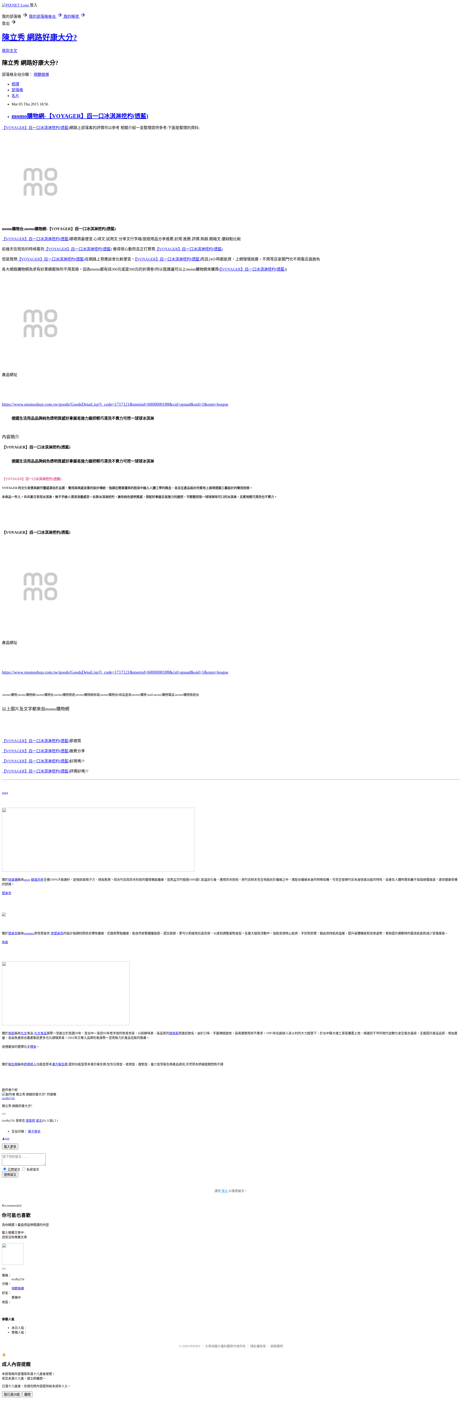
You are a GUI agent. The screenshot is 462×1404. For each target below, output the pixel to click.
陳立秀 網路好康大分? (39, 37)
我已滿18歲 (12, 1394)
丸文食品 (40, 1033)
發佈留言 (10, 1174)
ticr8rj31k (8, 1098)
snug (5, 792)
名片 (15, 96)
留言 (39, 1120)
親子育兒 (34, 1131)
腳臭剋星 (37, 879)
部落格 (17, 90)
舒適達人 (30, 1064)
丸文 (24, 1033)
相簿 (15, 84)
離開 (27, 1394)
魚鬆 (5, 942)
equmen (29, 933)
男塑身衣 (57, 933)
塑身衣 (6, 893)
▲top (5, 1138)
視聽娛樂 (41, 74)
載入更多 (10, 1147)
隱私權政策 (258, 1346)
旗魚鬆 (174, 1033)
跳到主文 (9, 51)
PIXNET (195, 1346)
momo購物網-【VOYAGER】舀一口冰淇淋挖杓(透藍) (80, 116)
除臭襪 (13, 879)
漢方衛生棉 (60, 1064)
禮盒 (33, 1046)
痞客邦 (30, 1120)
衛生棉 (13, 1064)
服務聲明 (276, 1346)
